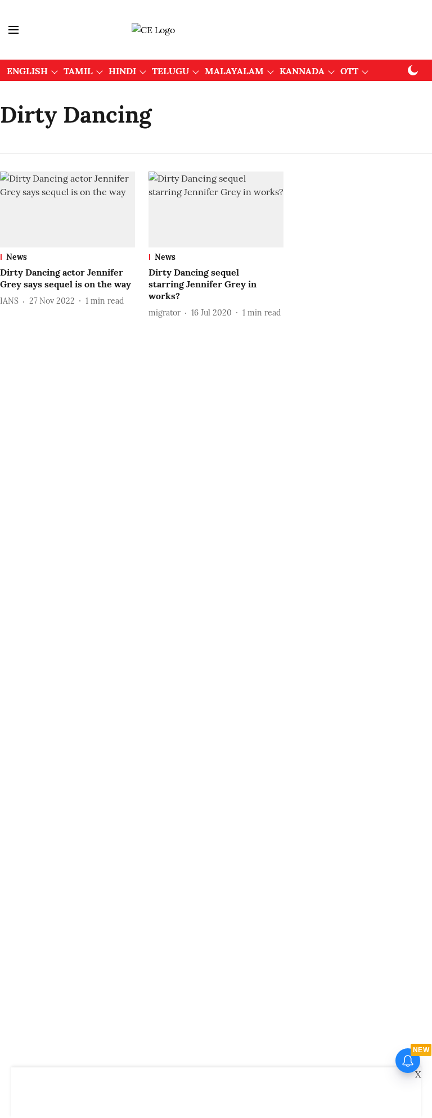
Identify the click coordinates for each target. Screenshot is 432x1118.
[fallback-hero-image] (67, 209)
